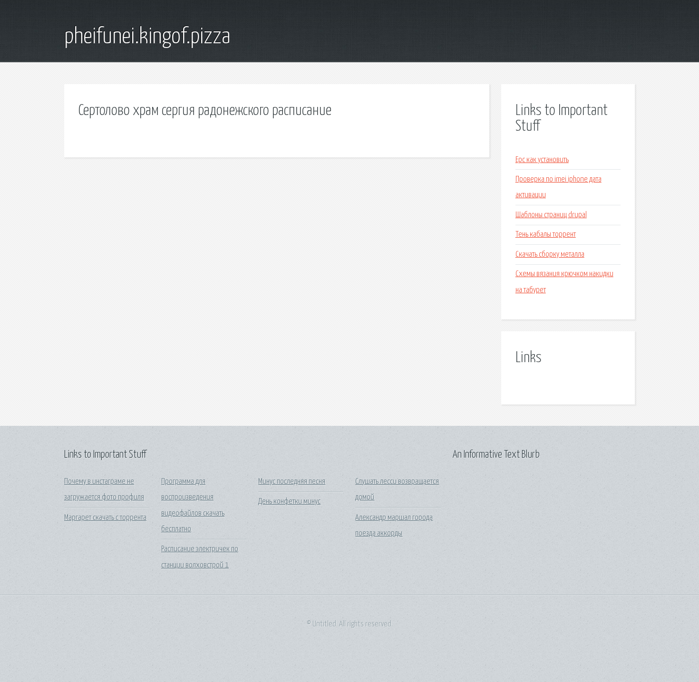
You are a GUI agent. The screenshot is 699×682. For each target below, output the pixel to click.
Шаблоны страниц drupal (551, 215)
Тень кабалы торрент (545, 235)
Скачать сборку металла (549, 254)
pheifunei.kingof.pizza (147, 37)
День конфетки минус (289, 502)
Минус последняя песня (291, 482)
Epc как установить (542, 160)
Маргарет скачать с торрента (105, 518)
